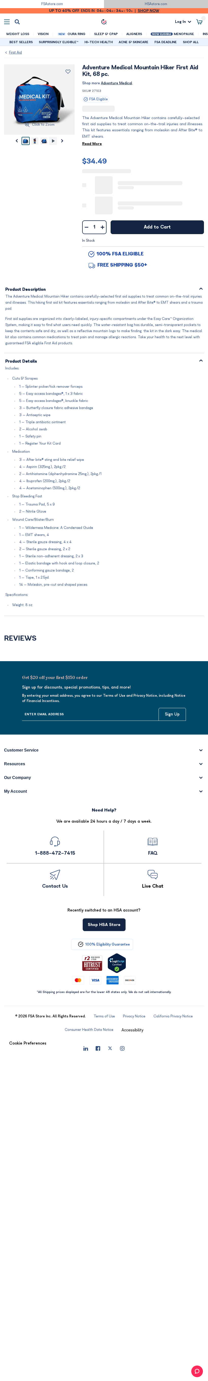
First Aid (15, 52)
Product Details (21, 361)
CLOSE (187, 1374)
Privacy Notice (188, 1349)
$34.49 (94, 161)
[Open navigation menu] (7, 21)
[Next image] (62, 141)
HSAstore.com (156, 4)
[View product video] (53, 141)
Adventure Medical (116, 83)
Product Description (25, 289)
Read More (92, 143)
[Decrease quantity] (86, 227)
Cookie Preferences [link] (27, 1043)
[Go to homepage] (104, 22)
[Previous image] (16, 141)
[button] (132, 1030)
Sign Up (172, 714)
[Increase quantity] (102, 227)
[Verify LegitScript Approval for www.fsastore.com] (117, 963)
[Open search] (17, 21)
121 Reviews (118, 109)
